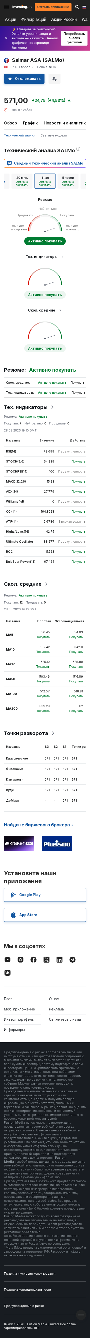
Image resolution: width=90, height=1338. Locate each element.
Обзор (10, 122)
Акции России (64, 19)
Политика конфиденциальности (27, 1289)
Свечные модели (53, 135)
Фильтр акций (33, 19)
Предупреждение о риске (24, 1306)
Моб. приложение (19, 1009)
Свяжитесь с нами (65, 1019)
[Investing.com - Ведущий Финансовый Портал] (22, 7)
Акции (10, 19)
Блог (8, 999)
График (30, 122)
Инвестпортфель (19, 1019)
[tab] (22, 181)
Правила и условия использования (30, 1273)
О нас (54, 999)
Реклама (56, 1009)
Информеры (14, 1029)
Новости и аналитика (66, 122)
